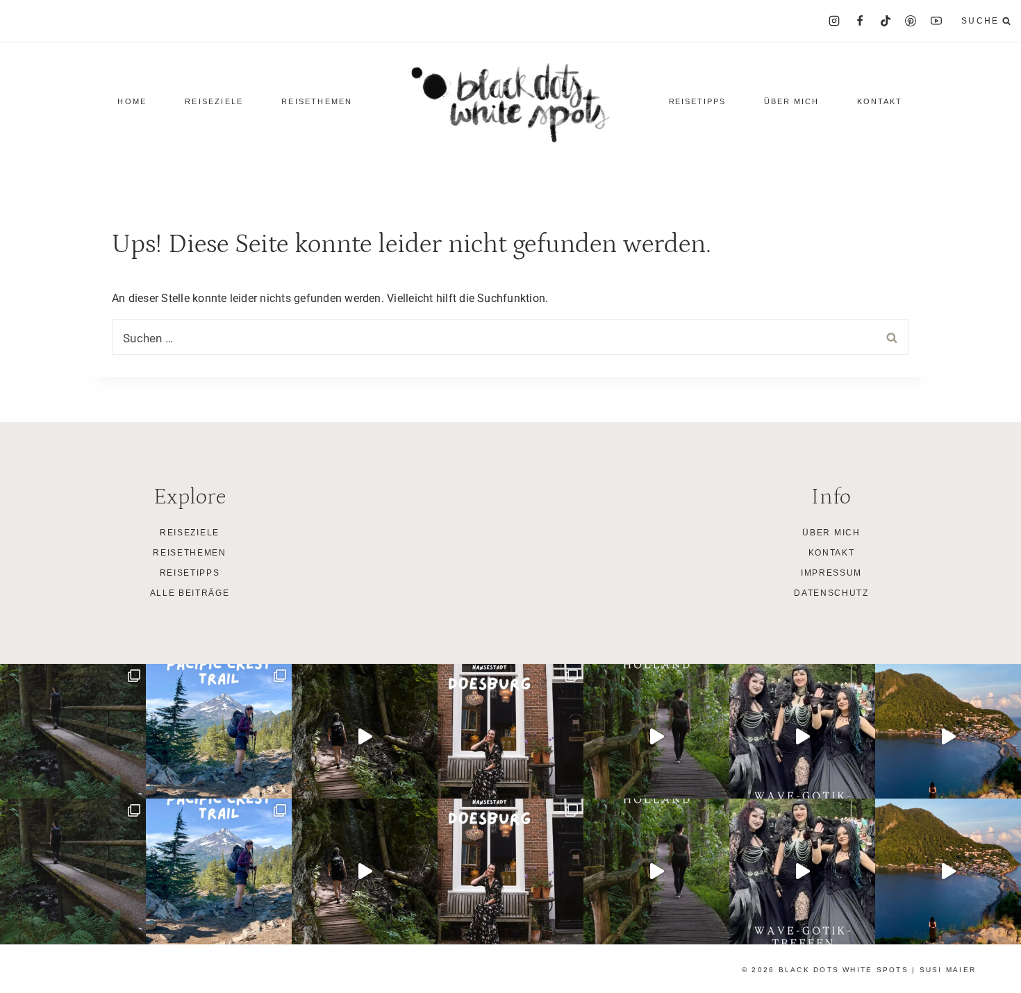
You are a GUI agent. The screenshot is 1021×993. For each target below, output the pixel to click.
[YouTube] (936, 21)
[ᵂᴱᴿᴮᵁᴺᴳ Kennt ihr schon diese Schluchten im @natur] (365, 737)
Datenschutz (831, 593)
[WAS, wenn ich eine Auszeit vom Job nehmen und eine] (219, 737)
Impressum (831, 573)
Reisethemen (189, 553)
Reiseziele (189, 532)
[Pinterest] (910, 21)
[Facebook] (860, 21)
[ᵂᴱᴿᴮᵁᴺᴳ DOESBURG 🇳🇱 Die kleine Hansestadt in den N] (510, 737)
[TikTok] (885, 21)
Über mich (791, 101)
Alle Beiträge (190, 593)
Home (132, 101)
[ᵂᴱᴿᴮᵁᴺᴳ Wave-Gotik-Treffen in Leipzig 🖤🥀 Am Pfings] (802, 737)
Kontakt (879, 101)
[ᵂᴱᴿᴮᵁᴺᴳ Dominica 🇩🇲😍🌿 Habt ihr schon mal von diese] (948, 737)
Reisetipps (190, 573)
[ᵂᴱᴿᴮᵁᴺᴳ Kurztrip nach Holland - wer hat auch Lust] (656, 737)
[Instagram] (834, 21)
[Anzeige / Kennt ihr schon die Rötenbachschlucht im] (73, 737)
